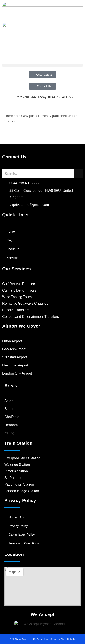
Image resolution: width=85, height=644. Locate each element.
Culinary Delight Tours (19, 290)
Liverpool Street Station (22, 458)
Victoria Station (16, 471)
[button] (42, 65)
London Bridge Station (21, 491)
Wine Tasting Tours (17, 297)
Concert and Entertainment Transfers (30, 316)
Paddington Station (19, 484)
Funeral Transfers (15, 310)
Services (12, 257)
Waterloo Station (17, 465)
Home (11, 231)
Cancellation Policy (22, 534)
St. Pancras (13, 478)
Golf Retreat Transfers (19, 284)
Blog (10, 240)
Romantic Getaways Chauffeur (25, 303)
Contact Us (16, 517)
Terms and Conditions (24, 543)
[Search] (78, 173)
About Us (13, 249)
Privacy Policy (18, 526)
